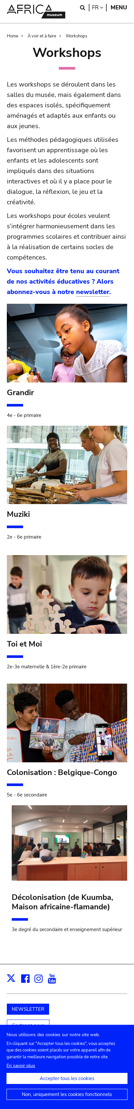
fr (99, 7)
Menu (119, 7)
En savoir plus (21, 1065)
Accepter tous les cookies (67, 1078)
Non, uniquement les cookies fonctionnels (67, 1094)
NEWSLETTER (28, 1009)
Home (12, 36)
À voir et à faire (42, 36)
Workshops (76, 36)
